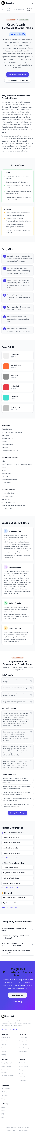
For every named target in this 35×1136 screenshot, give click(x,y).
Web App (4, 1029)
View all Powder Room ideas (10, 888)
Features (4, 1048)
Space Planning (24, 1048)
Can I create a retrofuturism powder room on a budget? (15, 952)
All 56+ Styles (23, 1063)
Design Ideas (9, 9)
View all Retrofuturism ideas (10, 858)
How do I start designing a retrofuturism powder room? (15, 937)
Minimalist (22, 1077)
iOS (10, 1029)
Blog (2, 1117)
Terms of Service (23, 1130)
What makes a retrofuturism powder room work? (15, 929)
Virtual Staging (5, 1041)
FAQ (2, 1114)
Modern (21, 1073)
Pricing (3, 1054)
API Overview (5, 1088)
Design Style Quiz (6, 1063)
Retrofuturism (20, 9)
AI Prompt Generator (7, 1075)
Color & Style (23, 1044)
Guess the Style (6, 1066)
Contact (3, 1110)
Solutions (4, 1044)
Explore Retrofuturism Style (17, 80)
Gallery (3, 1051)
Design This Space (19, 74)
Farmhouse (22, 1080)
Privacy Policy (11, 1130)
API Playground (6, 1092)
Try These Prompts (19, 813)
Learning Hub (23, 1037)
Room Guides (23, 1051)
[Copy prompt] (31, 681)
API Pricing (4, 1095)
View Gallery (17, 1002)
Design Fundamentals (25, 1041)
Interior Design (5, 1037)
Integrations (5, 1099)
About (3, 1107)
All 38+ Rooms (23, 1066)
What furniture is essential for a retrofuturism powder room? (12, 944)
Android (15, 1029)
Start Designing (17, 995)
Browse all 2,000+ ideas (9, 907)
